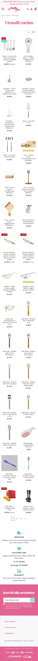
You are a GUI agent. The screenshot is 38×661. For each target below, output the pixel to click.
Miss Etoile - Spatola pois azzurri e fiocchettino (28, 353)
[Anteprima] (16, 44)
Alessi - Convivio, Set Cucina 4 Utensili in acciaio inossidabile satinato (9, 58)
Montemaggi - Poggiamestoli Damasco (28, 445)
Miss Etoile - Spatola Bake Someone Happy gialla (28, 383)
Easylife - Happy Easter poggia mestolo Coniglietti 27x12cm (9, 289)
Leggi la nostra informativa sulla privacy (19, 607)
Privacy (21, 640)
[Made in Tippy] (27, 656)
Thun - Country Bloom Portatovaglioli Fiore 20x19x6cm (28, 157)
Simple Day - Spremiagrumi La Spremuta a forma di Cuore (10, 321)
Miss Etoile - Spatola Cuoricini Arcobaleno (9, 383)
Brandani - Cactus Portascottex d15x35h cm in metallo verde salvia (9, 91)
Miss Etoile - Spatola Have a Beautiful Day (28, 320)
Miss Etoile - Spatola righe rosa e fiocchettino (9, 353)
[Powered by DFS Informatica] (14, 657)
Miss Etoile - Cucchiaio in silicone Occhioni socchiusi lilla (9, 476)
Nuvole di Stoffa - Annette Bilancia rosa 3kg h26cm (28, 221)
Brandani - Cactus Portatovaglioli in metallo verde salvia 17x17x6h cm (28, 91)
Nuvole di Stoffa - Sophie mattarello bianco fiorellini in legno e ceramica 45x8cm (10, 255)
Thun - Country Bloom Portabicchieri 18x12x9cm (10, 190)
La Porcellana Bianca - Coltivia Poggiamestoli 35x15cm (28, 58)
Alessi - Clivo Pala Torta (28, 122)
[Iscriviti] (32, 600)
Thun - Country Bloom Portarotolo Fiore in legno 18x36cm (28, 190)
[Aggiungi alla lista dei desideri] (16, 40)
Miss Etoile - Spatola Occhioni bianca (28, 413)
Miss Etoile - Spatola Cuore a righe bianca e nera (9, 414)
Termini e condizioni (29, 640)
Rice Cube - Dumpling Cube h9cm (9, 508)
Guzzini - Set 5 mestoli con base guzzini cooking (28, 508)
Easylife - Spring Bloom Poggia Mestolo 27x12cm (28, 288)
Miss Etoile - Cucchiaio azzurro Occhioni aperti (29, 475)
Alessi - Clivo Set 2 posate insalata (9, 156)
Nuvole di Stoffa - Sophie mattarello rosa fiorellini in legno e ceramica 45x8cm (29, 255)
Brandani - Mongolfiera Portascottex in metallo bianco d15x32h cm (9, 124)
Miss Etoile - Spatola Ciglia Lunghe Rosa (9, 444)
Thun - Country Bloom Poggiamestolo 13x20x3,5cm (9, 222)
